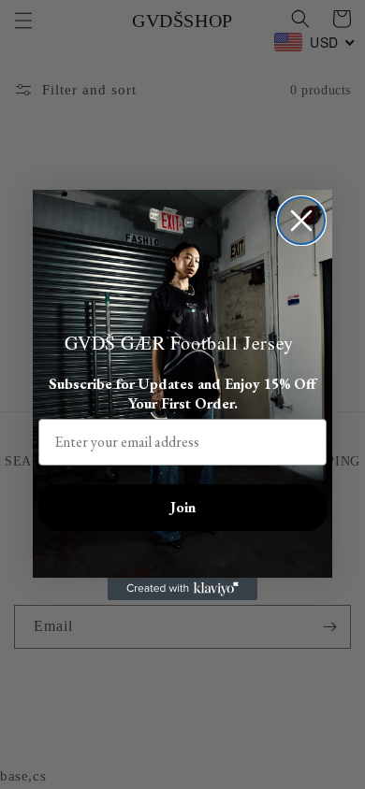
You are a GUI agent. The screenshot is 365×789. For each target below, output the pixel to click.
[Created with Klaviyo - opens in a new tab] (182, 589)
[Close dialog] (301, 220)
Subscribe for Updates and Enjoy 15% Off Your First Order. (182, 393)
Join (183, 507)
